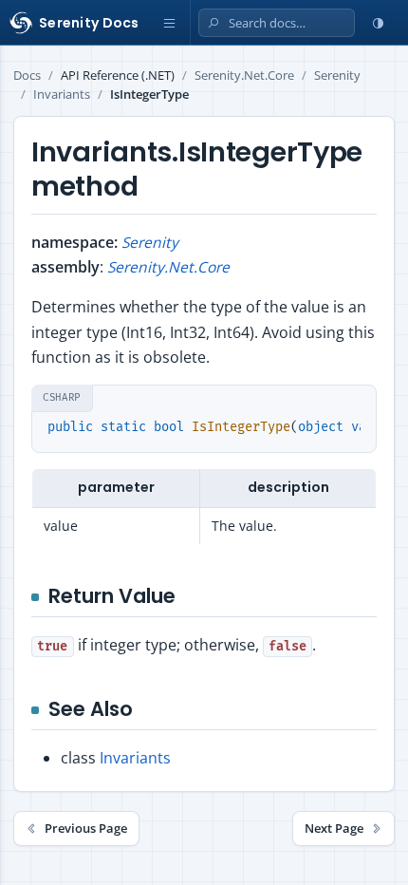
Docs (27, 75)
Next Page (334, 828)
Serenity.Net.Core (244, 75)
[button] (170, 23)
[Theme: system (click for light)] (377, 23)
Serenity (337, 75)
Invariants (61, 94)
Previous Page (86, 828)
